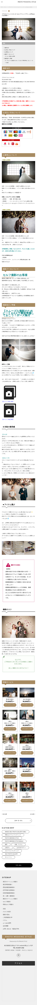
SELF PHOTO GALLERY (11, 854)
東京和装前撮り (7, 884)
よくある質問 (7, 923)
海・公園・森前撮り (9, 896)
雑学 (6, 844)
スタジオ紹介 (7, 911)
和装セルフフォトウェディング (13, 834)
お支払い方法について (10, 49)
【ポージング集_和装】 (8, 419)
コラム (5, 7)
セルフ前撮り (7, 901)
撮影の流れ (6, 914)
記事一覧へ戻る (18, 820)
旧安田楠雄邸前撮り (9, 893)
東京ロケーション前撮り (10, 881)
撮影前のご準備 (8, 58)
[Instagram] (18, 955)
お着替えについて (9, 52)
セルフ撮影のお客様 (11, 56)
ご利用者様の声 (7, 917)
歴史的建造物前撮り (9, 887)
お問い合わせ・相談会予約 (11, 929)
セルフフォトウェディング (12, 850)
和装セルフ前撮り (8, 904)
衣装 (4, 909)
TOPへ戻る (18, 865)
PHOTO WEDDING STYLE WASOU (14, 841)
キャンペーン (8, 857)
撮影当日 (7, 47)
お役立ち (7, 847)
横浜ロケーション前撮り (10, 899)
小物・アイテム (18, 844)
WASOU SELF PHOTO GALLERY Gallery (15, 831)
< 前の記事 (4, 814)
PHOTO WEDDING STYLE (12, 838)
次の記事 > (32, 814)
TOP (2, 7)
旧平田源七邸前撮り (9, 890)
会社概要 (5, 926)
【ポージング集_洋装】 (8, 401)
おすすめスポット (21, 847)
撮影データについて (9, 54)
